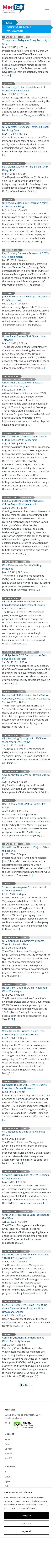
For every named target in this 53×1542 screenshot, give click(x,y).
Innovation (26, 433)
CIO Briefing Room (11, 250)
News (7, 1439)
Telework (25, 1211)
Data (7, 1486)
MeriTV (8, 1458)
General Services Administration (18, 379)
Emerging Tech (10, 433)
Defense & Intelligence (13, 163)
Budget (20, 984)
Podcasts (9, 1453)
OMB (21, 692)
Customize (26, 1523)
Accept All (26, 1515)
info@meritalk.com (13, 1418)
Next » (28, 1385)
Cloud (7, 1476)
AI (5, 1472)
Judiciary (8, 84)
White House (9, 692)
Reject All (26, 1531)
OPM (25, 37)
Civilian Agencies (11, 37)
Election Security (28, 652)
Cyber (8, 1481)
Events (8, 1444)
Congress (8, 801)
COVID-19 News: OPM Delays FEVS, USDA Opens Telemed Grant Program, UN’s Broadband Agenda (24, 1308)
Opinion (8, 1448)
